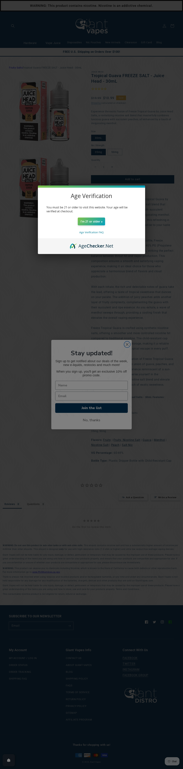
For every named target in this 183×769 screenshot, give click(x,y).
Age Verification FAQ (91, 232)
